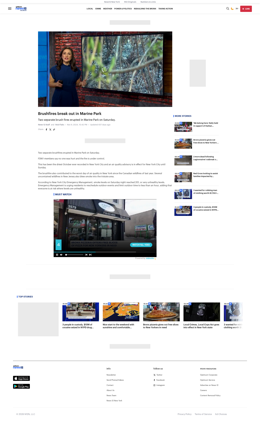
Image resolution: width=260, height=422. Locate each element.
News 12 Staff (44, 125)
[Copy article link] (54, 129)
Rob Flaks (59, 125)
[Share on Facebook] (46, 129)
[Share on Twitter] (50, 129)
